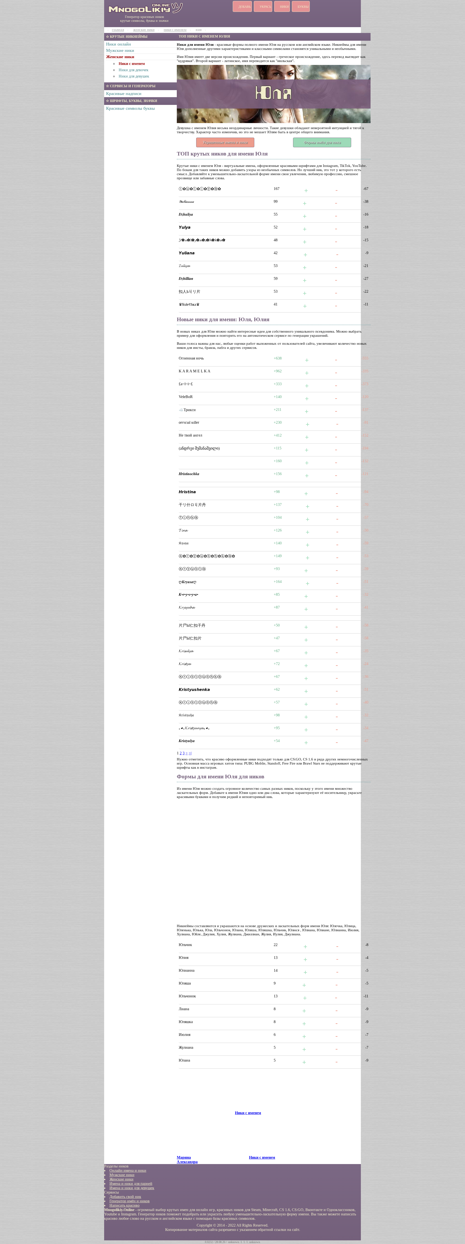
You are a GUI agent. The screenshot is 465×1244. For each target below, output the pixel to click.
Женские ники (120, 56)
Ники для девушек (134, 76)
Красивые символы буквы (130, 108)
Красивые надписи (123, 93)
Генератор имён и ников (129, 1201)
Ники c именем (132, 64)
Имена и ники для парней (130, 1183)
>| (190, 753)
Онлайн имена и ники (127, 1170)
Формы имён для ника (322, 142)
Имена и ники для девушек (131, 1188)
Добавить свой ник (125, 1197)
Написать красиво (124, 1205)
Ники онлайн (118, 44)
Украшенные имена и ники (225, 142)
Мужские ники (120, 50)
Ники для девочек (133, 70)
